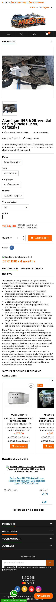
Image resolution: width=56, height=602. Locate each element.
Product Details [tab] (32, 268)
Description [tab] (10, 268)
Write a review (32, 138)
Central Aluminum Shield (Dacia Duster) (18, 419)
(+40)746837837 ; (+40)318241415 (27, 2)
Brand (37, 132)
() (46, 494)
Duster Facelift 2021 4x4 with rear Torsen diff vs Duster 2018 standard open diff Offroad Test (27, 481)
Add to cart (40, 238)
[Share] (12, 248)
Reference (7, 132)
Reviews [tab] (7, 273)
